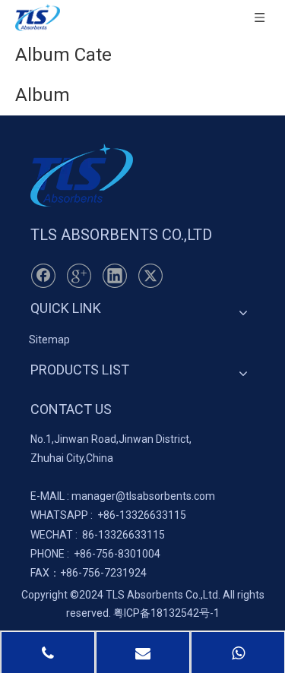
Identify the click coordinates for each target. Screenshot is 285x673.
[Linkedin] (115, 276)
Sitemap (49, 339)
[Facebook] (43, 276)
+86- (108, 515)
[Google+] (79, 276)
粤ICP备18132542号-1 (166, 613)
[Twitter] (150, 276)
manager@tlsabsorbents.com (143, 496)
